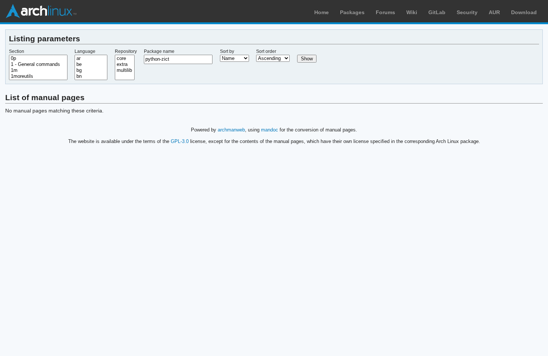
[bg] (91, 70)
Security (467, 12)
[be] (91, 64)
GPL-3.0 (180, 141)
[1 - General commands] (38, 64)
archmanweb (231, 130)
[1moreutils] (38, 76)
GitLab (436, 12)
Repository (126, 51)
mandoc (269, 130)
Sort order (266, 51)
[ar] (91, 58)
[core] (125, 58)
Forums (385, 12)
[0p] (38, 58)
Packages (352, 12)
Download (524, 12)
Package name (159, 51)
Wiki (411, 12)
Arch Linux (41, 11)
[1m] (38, 70)
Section (16, 51)
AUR (494, 12)
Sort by (227, 51)
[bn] (91, 76)
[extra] (125, 64)
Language (85, 51)
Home (321, 12)
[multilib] (125, 70)
